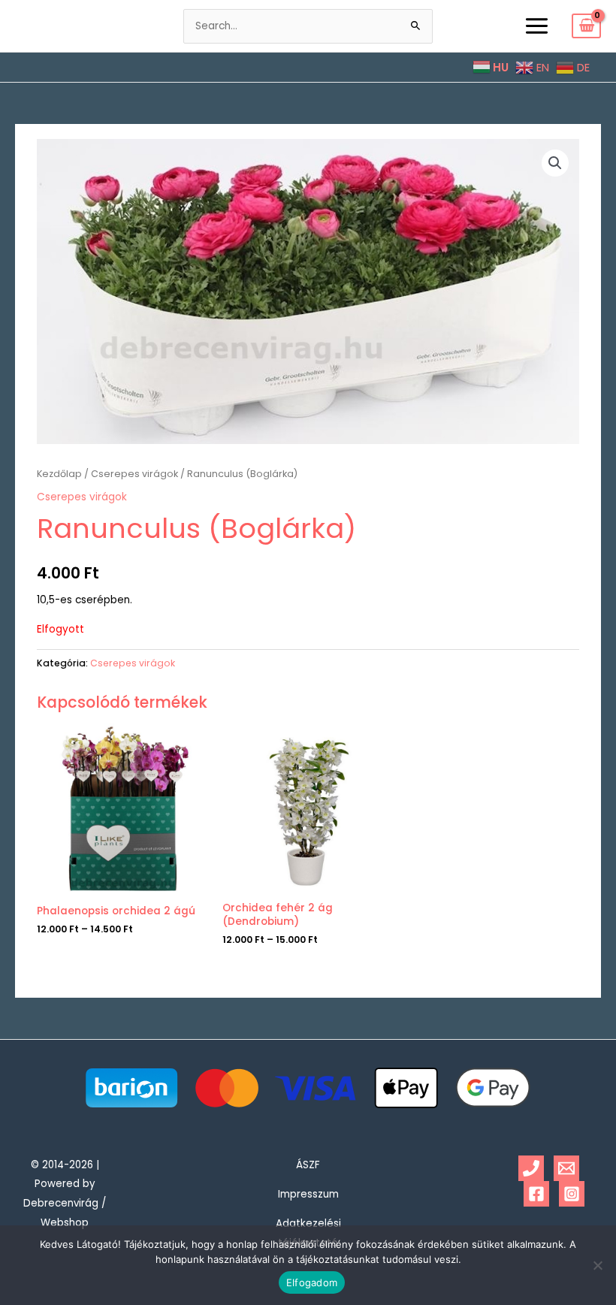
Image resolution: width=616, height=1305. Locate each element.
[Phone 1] (531, 1168)
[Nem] (597, 1265)
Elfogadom (311, 1282)
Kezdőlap (59, 473)
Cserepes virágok (134, 473)
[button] (555, 163)
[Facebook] (536, 1194)
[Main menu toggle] (536, 25)
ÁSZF (308, 1165)
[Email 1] (566, 1168)
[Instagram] (571, 1194)
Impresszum (308, 1194)
